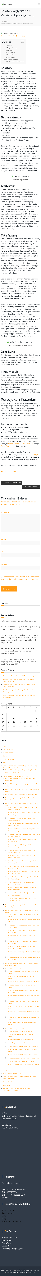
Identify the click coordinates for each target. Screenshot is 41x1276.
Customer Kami (8, 753)
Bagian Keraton (12, 48)
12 (14, 718)
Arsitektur (10, 50)
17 (3, 722)
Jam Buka (10, 55)
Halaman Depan (8, 759)
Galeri (5, 756)
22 (31, 722)
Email (3, 552)
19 (14, 722)
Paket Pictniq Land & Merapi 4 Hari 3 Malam (22, 1055)
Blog (4, 746)
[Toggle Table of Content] (21, 42)
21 (25, 722)
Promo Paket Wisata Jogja (12, 1073)
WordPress (32, 1272)
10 (3, 718)
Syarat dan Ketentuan (10, 1082)
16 (36, 718)
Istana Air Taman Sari (16, 444)
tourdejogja (22, 36)
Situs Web (5, 564)
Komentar (5, 513)
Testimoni (6, 1085)
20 (20, 722)
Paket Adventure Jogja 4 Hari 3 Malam (21, 1031)
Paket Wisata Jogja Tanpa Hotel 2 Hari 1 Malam (21, 794)
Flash (7, 1272)
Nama (4, 539)
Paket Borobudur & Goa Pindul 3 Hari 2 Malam (23, 982)
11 (8, 718)
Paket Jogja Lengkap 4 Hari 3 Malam (20, 1043)
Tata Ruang (11, 52)
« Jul (2, 734)
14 (25, 718)
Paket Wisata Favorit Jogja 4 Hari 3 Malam (22, 1061)
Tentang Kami (8, 1210)
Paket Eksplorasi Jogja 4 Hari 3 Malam (20, 1039)
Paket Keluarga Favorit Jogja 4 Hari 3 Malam (23, 1046)
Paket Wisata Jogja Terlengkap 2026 (15, 776)
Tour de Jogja (32, 455)
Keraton (9, 45)
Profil (5, 1070)
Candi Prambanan (8, 446)
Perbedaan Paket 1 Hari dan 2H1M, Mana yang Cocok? (21, 676)
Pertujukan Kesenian (10, 60)
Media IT (6, 762)
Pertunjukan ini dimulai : (16, 62)
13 (19, 718)
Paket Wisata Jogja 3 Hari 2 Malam (17, 969)
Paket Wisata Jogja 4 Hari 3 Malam (17, 1029)
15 (30, 718)
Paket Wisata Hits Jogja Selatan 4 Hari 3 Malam (23, 1064)
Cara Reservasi (8, 749)
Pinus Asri (29, 444)
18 (8, 722)
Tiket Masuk (11, 57)
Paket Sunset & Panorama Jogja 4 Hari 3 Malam (24, 1058)
